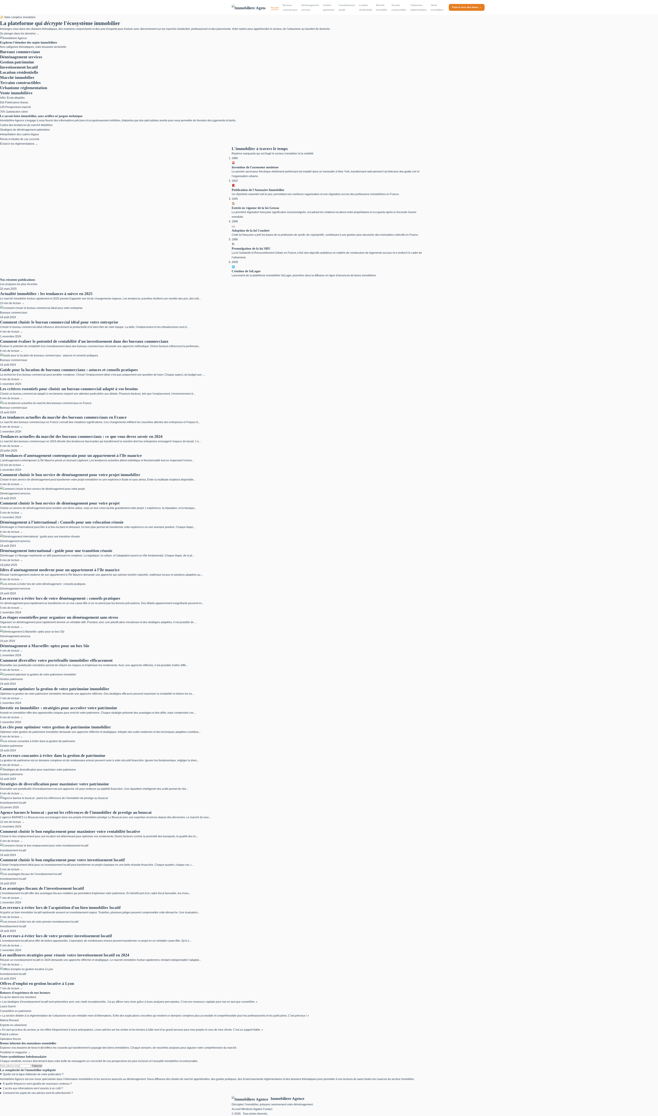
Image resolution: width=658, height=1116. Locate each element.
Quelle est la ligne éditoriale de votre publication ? (33, 1074)
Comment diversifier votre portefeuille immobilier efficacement (56, 660)
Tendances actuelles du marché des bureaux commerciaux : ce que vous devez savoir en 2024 (81, 436)
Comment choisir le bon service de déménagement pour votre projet (60, 503)
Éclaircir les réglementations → (19, 143)
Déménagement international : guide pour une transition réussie (56, 550)
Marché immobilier (381, 7)
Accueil (275, 7)
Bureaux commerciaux (290, 7)
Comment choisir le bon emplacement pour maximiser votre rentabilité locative (70, 831)
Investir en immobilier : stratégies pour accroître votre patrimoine (58, 708)
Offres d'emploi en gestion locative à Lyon (37, 983)
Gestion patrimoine (328, 7)
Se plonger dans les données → (19, 33)
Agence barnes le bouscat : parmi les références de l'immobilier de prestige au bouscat (76, 812)
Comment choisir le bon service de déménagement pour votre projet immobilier (70, 474)
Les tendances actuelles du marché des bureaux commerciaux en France (63, 417)
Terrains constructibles (398, 7)
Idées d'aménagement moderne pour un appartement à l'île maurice (60, 570)
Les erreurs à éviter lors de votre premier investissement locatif (56, 936)
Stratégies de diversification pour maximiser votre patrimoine (54, 784)
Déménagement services (310, 7)
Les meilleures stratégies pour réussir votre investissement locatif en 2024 (64, 955)
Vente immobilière (437, 7)
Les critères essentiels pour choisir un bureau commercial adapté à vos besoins (69, 389)
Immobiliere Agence (287, 1098)
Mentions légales (251, 1109)
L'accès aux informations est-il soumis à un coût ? (33, 1088)
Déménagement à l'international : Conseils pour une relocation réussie (62, 522)
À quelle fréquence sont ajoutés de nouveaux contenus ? (37, 1083)
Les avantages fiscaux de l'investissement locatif (42, 888)
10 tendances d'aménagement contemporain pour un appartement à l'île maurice (71, 455)
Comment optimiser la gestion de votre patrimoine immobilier (54, 689)
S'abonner (37, 1066)
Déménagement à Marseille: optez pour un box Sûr (45, 646)
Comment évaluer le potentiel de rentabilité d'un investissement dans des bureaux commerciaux (84, 341)
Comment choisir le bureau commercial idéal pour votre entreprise (59, 322)
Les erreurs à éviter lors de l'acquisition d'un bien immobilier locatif (60, 907)
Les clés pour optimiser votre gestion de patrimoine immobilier (55, 727)
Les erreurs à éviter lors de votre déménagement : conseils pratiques (60, 598)
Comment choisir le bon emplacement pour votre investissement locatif (62, 860)
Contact (267, 1109)
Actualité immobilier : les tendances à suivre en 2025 (46, 293)
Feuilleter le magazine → (15, 1052)
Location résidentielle (365, 7)
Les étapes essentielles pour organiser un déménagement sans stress (59, 617)
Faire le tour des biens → (466, 7)
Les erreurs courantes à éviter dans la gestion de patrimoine (52, 755)
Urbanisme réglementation (418, 7)
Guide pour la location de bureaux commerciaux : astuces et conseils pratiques (69, 370)
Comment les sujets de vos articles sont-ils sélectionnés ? (38, 1092)
